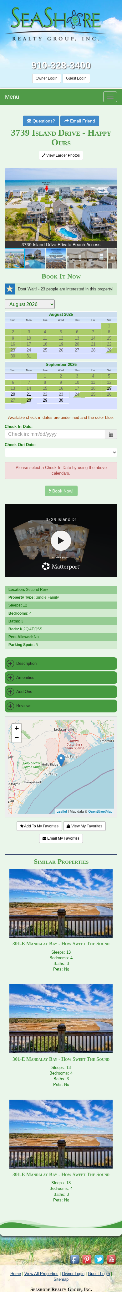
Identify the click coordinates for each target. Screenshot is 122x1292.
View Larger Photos (62, 155)
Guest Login (76, 78)
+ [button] (17, 728)
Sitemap (61, 1279)
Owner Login (47, 78)
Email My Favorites (62, 838)
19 (109, 388)
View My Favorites (86, 826)
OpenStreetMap (100, 811)
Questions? (43, 120)
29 (45, 400)
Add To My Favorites (40, 826)
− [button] (17, 738)
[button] (112, 169)
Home (15, 1273)
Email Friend (82, 120)
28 (29, 400)
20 (13, 394)
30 (61, 400)
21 (29, 394)
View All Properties (41, 1273)
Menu (12, 97)
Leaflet (62, 811)
